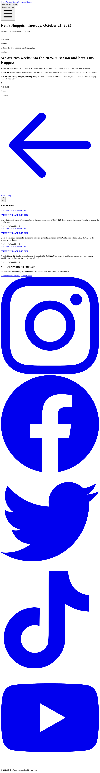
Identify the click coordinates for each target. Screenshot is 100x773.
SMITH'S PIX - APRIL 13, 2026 (14, 251)
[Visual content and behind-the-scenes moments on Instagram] (50, 374)
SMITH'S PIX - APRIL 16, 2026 (14, 215)
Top (3, 201)
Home (3, 2)
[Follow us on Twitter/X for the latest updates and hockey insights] (50, 570)
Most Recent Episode (9, 4)
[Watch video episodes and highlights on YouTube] (50, 766)
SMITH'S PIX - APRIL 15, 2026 (14, 233)
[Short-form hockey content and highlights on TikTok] (50, 668)
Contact (29, 2)
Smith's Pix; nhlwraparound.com (13, 210)
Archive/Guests (12, 2)
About (23, 2)
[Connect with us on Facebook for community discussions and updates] (50, 472)
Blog (19, 2)
